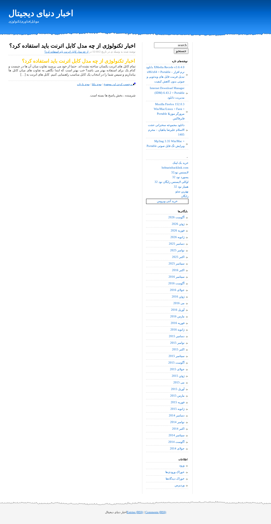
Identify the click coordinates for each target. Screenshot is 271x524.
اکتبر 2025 (178, 257)
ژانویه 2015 (177, 408)
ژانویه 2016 (177, 329)
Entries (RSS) (135, 512)
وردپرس (179, 485)
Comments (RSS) (155, 512)
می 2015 (178, 382)
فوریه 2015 (177, 402)
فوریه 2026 (177, 230)
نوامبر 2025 (177, 250)
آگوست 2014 (176, 441)
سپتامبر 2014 (176, 435)
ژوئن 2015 (178, 375)
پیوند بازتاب (83, 84)
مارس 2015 (177, 395)
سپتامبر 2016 (176, 276)
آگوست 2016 (176, 283)
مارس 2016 (177, 316)
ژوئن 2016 (178, 296)
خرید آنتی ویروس (167, 201)
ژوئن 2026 (178, 223)
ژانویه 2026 (177, 237)
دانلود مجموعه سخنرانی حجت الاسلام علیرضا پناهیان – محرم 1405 (166, 130)
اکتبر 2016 (178, 270)
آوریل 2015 (177, 389)
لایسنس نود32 (179, 172)
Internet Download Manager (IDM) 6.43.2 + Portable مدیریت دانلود (167, 93)
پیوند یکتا (97, 84)
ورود (181, 465)
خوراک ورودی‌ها (174, 472)
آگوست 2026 (176, 217)
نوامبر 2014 (177, 422)
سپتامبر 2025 (176, 263)
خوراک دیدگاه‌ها (175, 478)
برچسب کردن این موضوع (118, 84)
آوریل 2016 (177, 309)
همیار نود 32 (181, 186)
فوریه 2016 (177, 323)
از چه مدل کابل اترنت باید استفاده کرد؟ (66, 51)
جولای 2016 (177, 290)
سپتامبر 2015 (176, 356)
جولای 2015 (177, 369)
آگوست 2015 (176, 362)
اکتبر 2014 (178, 428)
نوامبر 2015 (177, 342)
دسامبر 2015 (176, 336)
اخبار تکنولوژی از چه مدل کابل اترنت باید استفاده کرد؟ (72, 46)
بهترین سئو (181, 191)
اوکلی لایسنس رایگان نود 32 (171, 181)
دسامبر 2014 (176, 415)
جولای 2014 (177, 448)
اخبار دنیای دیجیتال (40, 13)
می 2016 (178, 303)
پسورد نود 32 (180, 177)
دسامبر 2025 (176, 243)
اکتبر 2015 (178, 349)
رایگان (184, 196)
